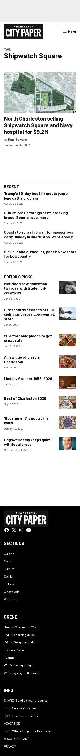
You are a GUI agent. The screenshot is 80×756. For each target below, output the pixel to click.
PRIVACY (10, 746)
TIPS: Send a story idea (20, 708)
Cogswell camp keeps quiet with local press (27, 442)
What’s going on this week (22, 673)
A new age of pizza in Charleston (22, 359)
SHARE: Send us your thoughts (26, 700)
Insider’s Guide (14, 650)
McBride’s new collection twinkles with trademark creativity (25, 288)
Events (9, 657)
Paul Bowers (17, 139)
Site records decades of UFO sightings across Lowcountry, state (29, 314)
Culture (9, 569)
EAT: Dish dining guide (19, 635)
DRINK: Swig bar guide (19, 642)
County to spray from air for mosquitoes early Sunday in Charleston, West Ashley (38, 234)
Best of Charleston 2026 (25, 398)
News (8, 561)
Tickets (9, 584)
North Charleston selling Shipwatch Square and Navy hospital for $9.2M (38, 125)
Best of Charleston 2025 (21, 627)
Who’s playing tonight (19, 665)
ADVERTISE (12, 723)
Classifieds (11, 592)
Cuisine (9, 554)
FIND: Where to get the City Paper (28, 731)
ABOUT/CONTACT (16, 738)
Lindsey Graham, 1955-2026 (28, 378)
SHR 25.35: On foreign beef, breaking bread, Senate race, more (36, 215)
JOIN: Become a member (21, 716)
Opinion (9, 576)
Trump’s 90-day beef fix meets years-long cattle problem (36, 195)
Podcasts (10, 599)
